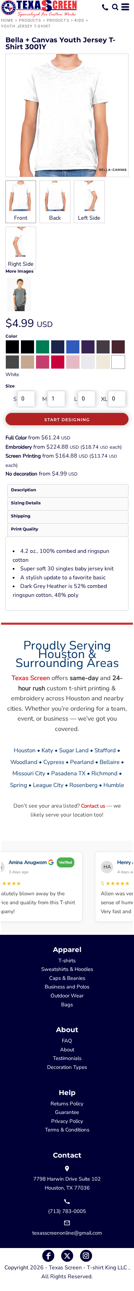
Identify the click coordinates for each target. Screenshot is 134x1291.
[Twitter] (67, 1256)
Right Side (21, 264)
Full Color (16, 437)
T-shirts (67, 960)
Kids (79, 20)
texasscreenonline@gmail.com (67, 1232)
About (67, 1049)
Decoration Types (67, 1067)
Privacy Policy (67, 1121)
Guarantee (67, 1112)
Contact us (93, 805)
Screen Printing (23, 455)
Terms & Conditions (67, 1129)
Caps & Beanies (67, 978)
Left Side (89, 218)
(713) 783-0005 (67, 1211)
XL (104, 399)
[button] (115, 6)
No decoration (21, 473)
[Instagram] (86, 1256)
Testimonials (67, 1058)
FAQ (67, 1040)
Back (55, 218)
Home (7, 20)
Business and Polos (67, 986)
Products (30, 20)
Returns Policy (67, 1103)
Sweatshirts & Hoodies (67, 969)
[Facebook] (48, 1256)
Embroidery (18, 447)
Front (20, 218)
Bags (67, 1004)
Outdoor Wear (67, 995)
